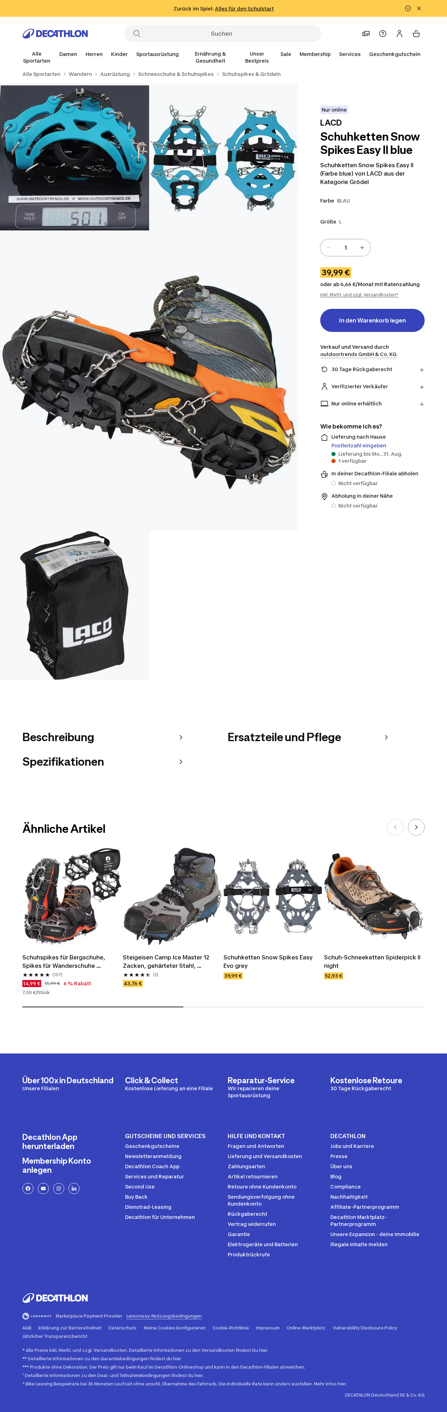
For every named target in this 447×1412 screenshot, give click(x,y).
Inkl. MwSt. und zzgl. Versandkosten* (359, 294)
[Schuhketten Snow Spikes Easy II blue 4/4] (74, 605)
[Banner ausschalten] (407, 8)
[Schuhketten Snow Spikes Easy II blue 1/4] (223, 158)
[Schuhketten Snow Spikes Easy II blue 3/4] (149, 382)
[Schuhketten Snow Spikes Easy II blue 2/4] (74, 158)
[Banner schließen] (419, 8)
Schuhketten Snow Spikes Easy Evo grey (269, 961)
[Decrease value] (328, 247)
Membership (315, 54)
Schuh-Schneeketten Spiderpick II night (373, 961)
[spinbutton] (345, 248)
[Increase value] (362, 247)
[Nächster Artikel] (416, 827)
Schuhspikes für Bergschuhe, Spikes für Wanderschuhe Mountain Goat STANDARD (64, 962)
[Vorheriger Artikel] (395, 827)
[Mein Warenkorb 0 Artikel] (416, 33)
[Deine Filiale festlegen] (366, 33)
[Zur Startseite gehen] (55, 33)
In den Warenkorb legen (372, 320)
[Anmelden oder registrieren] (399, 33)
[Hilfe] (382, 33)
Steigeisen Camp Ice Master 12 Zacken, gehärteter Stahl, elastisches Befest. (167, 962)
